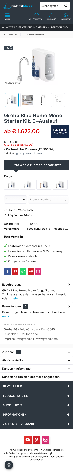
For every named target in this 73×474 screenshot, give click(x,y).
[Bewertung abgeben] (26, 126)
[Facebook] (7, 271)
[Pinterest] (15, 271)
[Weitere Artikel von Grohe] (60, 131)
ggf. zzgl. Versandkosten (29, 153)
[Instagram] (38, 271)
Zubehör (10, 352)
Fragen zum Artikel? (19, 215)
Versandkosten (61, 453)
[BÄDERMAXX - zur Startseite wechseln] (18, 6)
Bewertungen (11, 306)
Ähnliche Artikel (13, 360)
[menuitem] (65, 17)
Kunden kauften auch (17, 368)
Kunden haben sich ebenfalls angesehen (31, 377)
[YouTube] (28, 440)
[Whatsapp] (23, 271)
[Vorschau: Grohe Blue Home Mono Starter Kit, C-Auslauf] (58, 100)
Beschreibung (12, 285)
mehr (14, 298)
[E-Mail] (31, 271)
